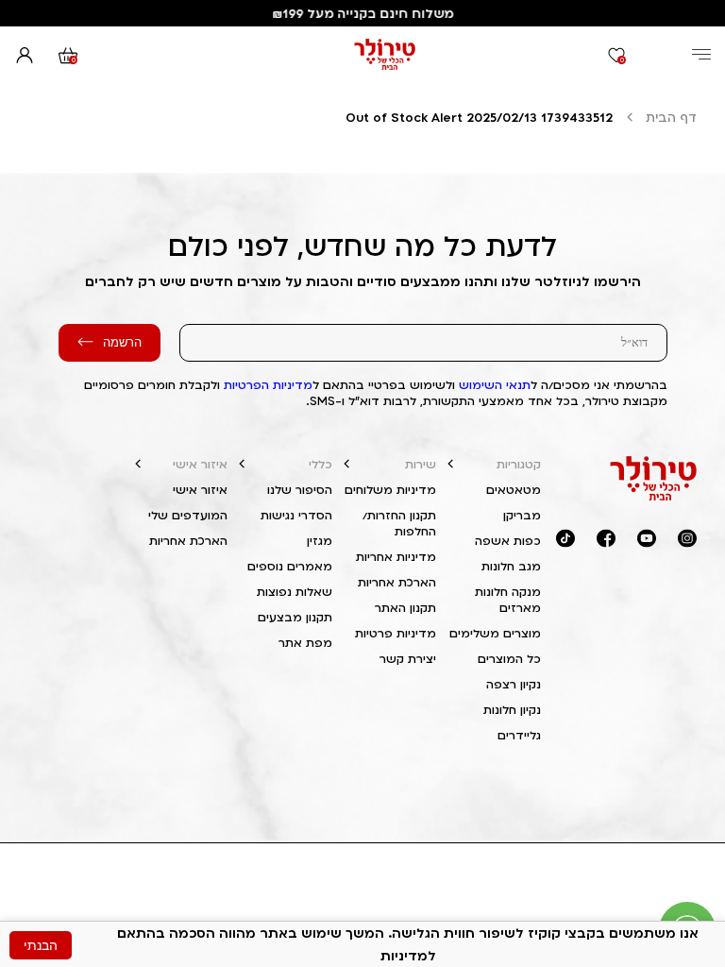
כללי (320, 464)
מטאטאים (513, 490)
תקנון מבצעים (295, 617)
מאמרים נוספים (289, 566)
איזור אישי (200, 464)
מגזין (319, 541)
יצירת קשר (407, 659)
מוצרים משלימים (495, 633)
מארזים (520, 608)
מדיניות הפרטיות (268, 385)
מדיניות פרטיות (395, 633)
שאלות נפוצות (294, 592)
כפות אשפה (508, 541)
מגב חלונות (511, 566)
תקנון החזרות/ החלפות (399, 523)
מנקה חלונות (508, 592)
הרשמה (122, 342)
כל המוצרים (509, 659)
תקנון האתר (405, 608)
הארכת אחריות (397, 582)
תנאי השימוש (495, 385)
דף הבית (671, 117)
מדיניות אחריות (396, 557)
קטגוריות (519, 464)
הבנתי (41, 945)
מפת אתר (305, 643)
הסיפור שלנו (299, 490)
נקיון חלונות (512, 710)
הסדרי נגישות (296, 515)
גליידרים (519, 735)
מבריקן (522, 515)
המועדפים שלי (188, 515)
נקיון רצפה (513, 684)
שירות (420, 464)
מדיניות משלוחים (390, 490)
